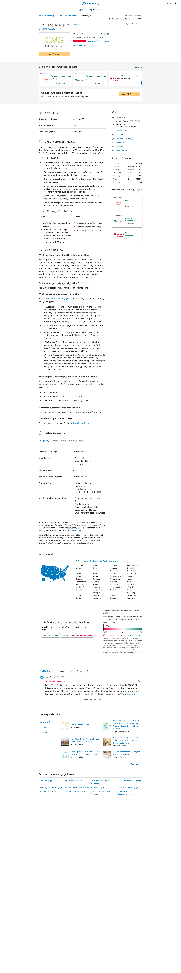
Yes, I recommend (50, 635)
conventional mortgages (57, 298)
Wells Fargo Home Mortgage (50, 787)
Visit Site (119, 135)
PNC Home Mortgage (48, 791)
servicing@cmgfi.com (79, 423)
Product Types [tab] (76, 440)
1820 (91, 147)
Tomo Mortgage (45, 781)
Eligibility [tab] (44, 440)
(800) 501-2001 (122, 130)
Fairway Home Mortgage (75, 791)
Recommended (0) (65, 671)
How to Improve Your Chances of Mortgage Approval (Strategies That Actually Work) (127, 740)
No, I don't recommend (82, 635)
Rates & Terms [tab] (59, 440)
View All (138, 67)
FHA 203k (48, 325)
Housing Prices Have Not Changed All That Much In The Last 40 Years (85, 753)
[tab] (49, 722)
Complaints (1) (83, 671)
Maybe (65, 635)
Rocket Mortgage (98, 787)
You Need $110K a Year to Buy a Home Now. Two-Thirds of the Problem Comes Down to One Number (126, 724)
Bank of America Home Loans (77, 787)
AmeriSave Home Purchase (76, 781)
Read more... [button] (77, 530)
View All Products (129, 94)
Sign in (168, 3)
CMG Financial (49, 29)
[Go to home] (90, 3)
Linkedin (119, 147)
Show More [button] (130, 694)
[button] (138, 19)
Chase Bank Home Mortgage (129, 781)
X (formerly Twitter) (124, 139)
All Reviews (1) (47, 671)
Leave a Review (80, 45)
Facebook (120, 143)
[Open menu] (4, 3)
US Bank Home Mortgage (127, 787)
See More (135, 764)
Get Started (54, 54)
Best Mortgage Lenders (80, 725)
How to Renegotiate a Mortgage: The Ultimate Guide (127, 753)
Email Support (121, 150)
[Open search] (176, 3)
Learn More (61, 83)
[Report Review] (139, 681)
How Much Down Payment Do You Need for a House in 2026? (85, 740)
